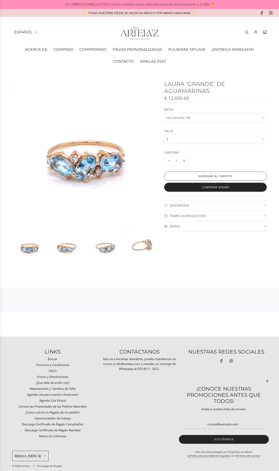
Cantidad (171, 152)
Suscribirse (224, 439)
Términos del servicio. (247, 455)
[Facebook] (261, 13)
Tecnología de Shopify (49, 466)
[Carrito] (264, 32)
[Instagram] (270, 13)
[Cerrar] (267, 380)
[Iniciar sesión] (255, 32)
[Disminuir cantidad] (168, 160)
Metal (169, 109)
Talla (168, 131)
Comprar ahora (215, 187)
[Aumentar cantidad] (184, 160)
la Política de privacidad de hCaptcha (208, 455)
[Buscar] (246, 32)
